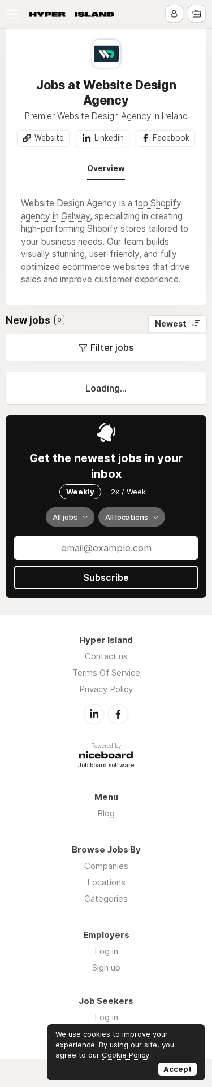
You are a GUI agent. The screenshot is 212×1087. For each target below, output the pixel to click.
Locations (106, 882)
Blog (106, 813)
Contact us (106, 656)
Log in (106, 951)
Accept (177, 1068)
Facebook (171, 137)
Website (49, 137)
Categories (106, 898)
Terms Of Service (106, 672)
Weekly (80, 491)
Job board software (106, 766)
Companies (106, 865)
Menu (15, 14)
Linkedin (109, 137)
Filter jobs (111, 347)
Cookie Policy (125, 1054)
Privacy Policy (106, 689)
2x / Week (128, 491)
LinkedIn (93, 714)
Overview (106, 168)
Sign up (106, 967)
